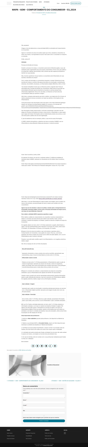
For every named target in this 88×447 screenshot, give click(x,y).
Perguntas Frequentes (19, 1)
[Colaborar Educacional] (9, 3)
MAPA (40, 1)
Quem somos (9, 433)
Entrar (58, 3)
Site (24, 410)
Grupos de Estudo (10, 438)
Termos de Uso (48, 435)
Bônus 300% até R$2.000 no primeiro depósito (50, 198)
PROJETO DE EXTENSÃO (31, 1)
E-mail (25, 405)
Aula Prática (29, 4)
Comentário (26, 393)
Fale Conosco (29, 438)
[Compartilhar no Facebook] (37, 345)
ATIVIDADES (46, 1)
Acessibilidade (29, 435)
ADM (44, 7)
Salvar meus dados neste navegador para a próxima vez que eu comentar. (41, 417)
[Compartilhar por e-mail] (46, 345)
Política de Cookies (49, 433)
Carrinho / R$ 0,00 (65, 3)
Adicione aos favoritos (26, 350)
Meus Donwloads (75, 3)
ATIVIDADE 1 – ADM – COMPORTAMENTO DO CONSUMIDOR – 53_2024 (25, 380)
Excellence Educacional (51, 12)
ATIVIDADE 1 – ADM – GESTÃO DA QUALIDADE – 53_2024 (66, 380)
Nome (25, 400)
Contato (52, 444)
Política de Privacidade (49, 438)
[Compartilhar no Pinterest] (51, 345)
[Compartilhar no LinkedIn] (55, 345)
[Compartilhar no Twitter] (42, 345)
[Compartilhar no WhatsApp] (33, 345)
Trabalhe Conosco (10, 435)
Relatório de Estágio (18, 4)
